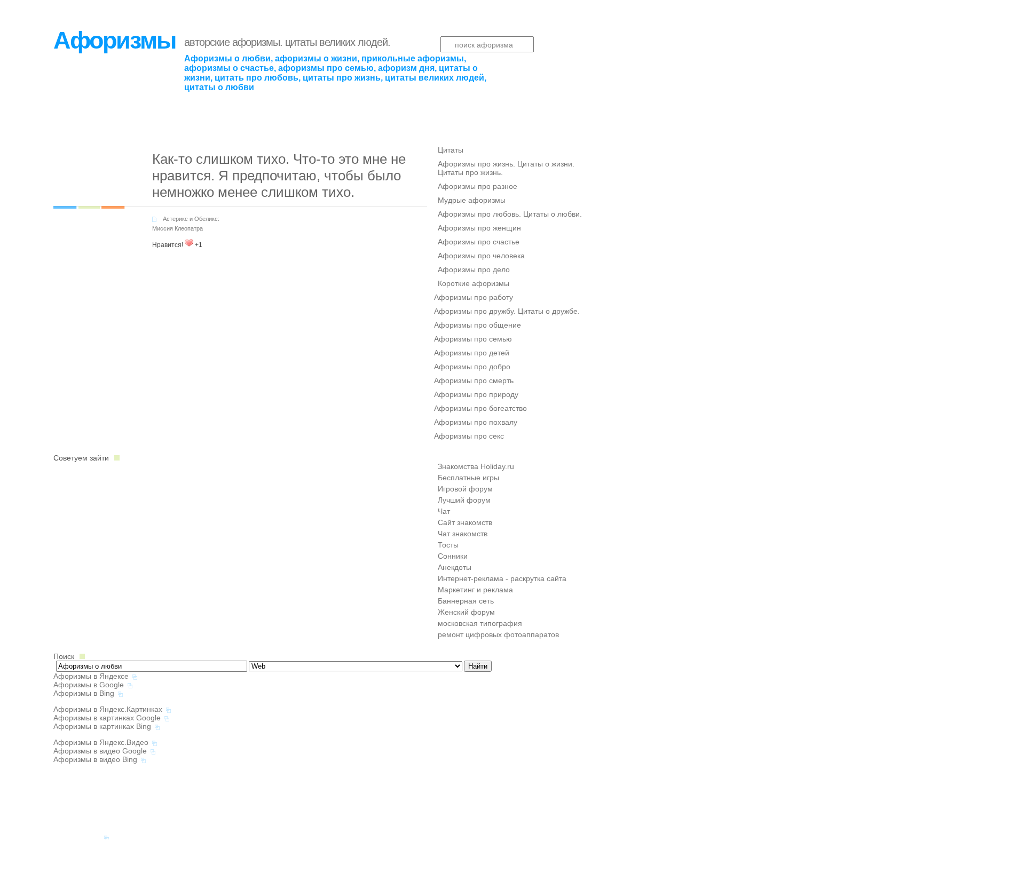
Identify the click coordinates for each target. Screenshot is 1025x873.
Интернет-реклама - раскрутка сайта (502, 578)
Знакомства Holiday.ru (476, 466)
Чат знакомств (462, 533)
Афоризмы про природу (476, 394)
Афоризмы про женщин (479, 228)
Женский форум (466, 612)
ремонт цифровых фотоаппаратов (498, 634)
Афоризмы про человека (481, 255)
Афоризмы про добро (472, 366)
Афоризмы (114, 40)
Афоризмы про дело (474, 269)
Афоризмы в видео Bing (95, 759)
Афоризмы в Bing (83, 693)
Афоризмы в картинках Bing (102, 726)
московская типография (480, 623)
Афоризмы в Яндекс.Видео (100, 742)
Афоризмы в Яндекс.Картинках (107, 709)
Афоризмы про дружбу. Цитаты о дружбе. (507, 311)
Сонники (453, 556)
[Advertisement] (178, 108)
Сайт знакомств (465, 522)
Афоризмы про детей (471, 352)
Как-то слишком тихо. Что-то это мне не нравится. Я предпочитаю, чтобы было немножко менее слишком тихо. (279, 175)
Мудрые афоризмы (472, 200)
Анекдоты (454, 567)
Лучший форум (464, 500)
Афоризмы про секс (469, 436)
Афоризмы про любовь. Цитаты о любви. (510, 214)
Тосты (448, 545)
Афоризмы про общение (477, 325)
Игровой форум (465, 489)
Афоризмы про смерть (474, 380)
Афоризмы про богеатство (480, 408)
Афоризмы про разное (477, 186)
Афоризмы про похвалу (475, 422)
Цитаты (450, 150)
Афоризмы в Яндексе (91, 676)
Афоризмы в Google (88, 684)
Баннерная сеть (466, 601)
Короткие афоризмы (473, 283)
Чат (444, 511)
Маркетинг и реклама (475, 589)
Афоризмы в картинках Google (107, 717)
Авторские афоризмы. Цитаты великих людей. (287, 42)
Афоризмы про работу (473, 297)
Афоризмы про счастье (478, 241)
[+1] (189, 243)
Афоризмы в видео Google (100, 751)
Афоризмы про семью (473, 339)
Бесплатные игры (468, 477)
